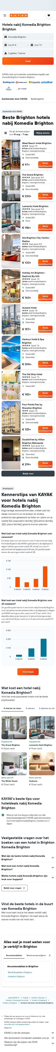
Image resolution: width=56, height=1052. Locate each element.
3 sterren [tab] (30, 708)
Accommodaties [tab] (14, 955)
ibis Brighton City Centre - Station (36, 239)
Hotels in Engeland (39, 1000)
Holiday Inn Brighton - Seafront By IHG (34, 274)
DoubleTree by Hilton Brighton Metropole (33, 441)
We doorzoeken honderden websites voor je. (26, 1037)
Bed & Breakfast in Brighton (20, 972)
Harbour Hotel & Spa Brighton (33, 341)
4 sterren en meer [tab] (12, 708)
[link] (28, 671)
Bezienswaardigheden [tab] (38, 955)
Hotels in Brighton (10, 1003)
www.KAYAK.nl (13, 998)
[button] (5, 15)
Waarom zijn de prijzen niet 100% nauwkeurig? (20, 1043)
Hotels (25, 998)
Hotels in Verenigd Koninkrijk (17, 1000)
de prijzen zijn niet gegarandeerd (16, 1024)
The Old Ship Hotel (32, 374)
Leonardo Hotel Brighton (35, 206)
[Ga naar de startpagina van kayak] (19, 15)
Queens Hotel (29, 307)
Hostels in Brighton (16, 976)
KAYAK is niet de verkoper (17, 1032)
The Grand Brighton (32, 174)
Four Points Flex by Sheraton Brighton (32, 406)
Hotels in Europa (37, 998)
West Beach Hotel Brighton (36, 143)
